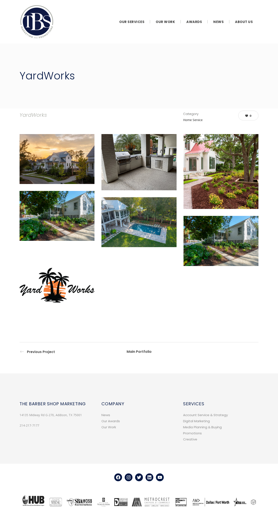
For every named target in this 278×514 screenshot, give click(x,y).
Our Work (108, 427)
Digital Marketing (196, 421)
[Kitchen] (138, 162)
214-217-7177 (29, 425)
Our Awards (110, 421)
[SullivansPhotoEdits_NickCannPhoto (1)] (57, 216)
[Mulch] (221, 171)
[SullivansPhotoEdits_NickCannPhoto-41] (138, 222)
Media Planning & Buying (202, 427)
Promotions (192, 433)
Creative (190, 439)
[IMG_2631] (57, 159)
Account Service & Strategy (205, 415)
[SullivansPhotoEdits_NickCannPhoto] (221, 241)
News (105, 415)
